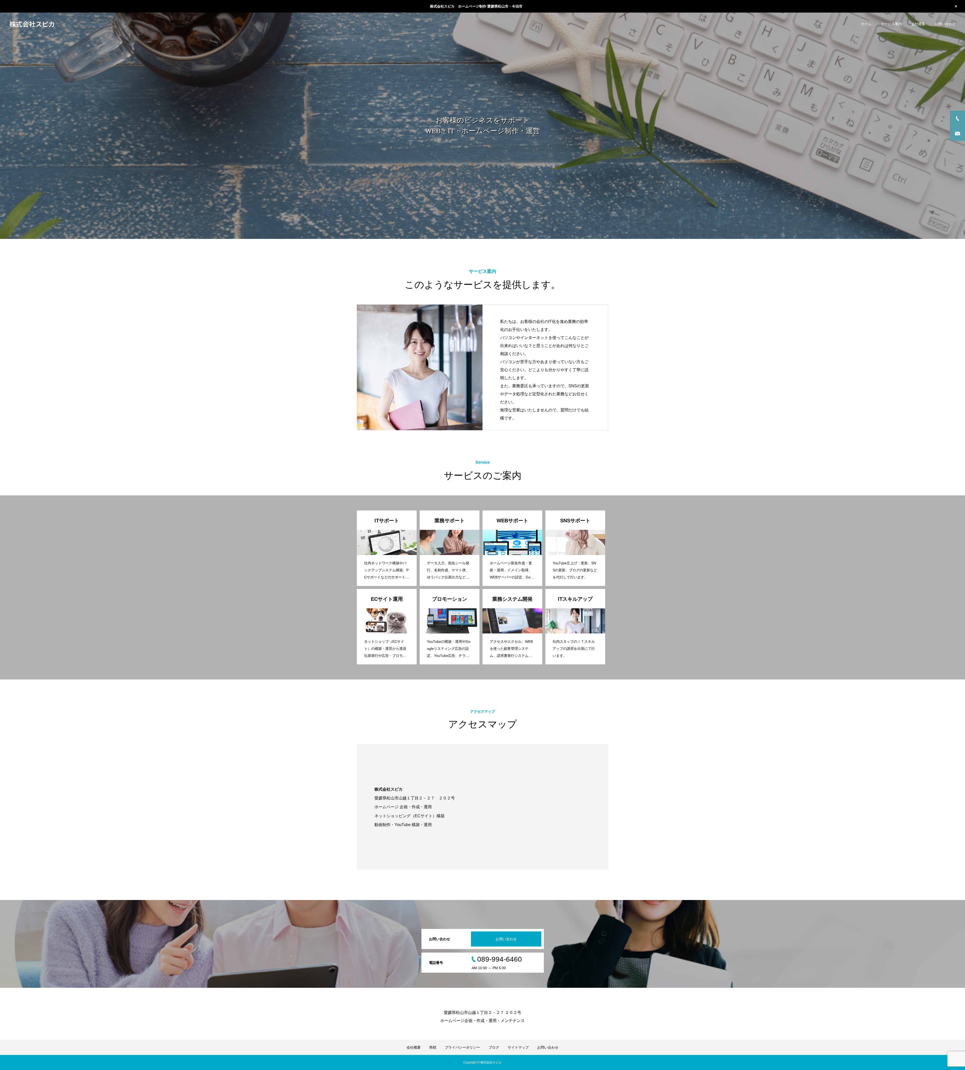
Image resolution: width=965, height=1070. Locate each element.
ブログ (494, 1047)
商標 (432, 1047)
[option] (482, 126)
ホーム (866, 24)
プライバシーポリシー (462, 1047)
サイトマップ (518, 1047)
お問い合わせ (945, 24)
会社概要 (918, 24)
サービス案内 (891, 24)
